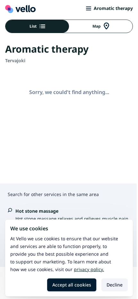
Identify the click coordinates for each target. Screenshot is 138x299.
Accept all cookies (71, 285)
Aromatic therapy (113, 8)
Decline (115, 285)
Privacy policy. (89, 269)
